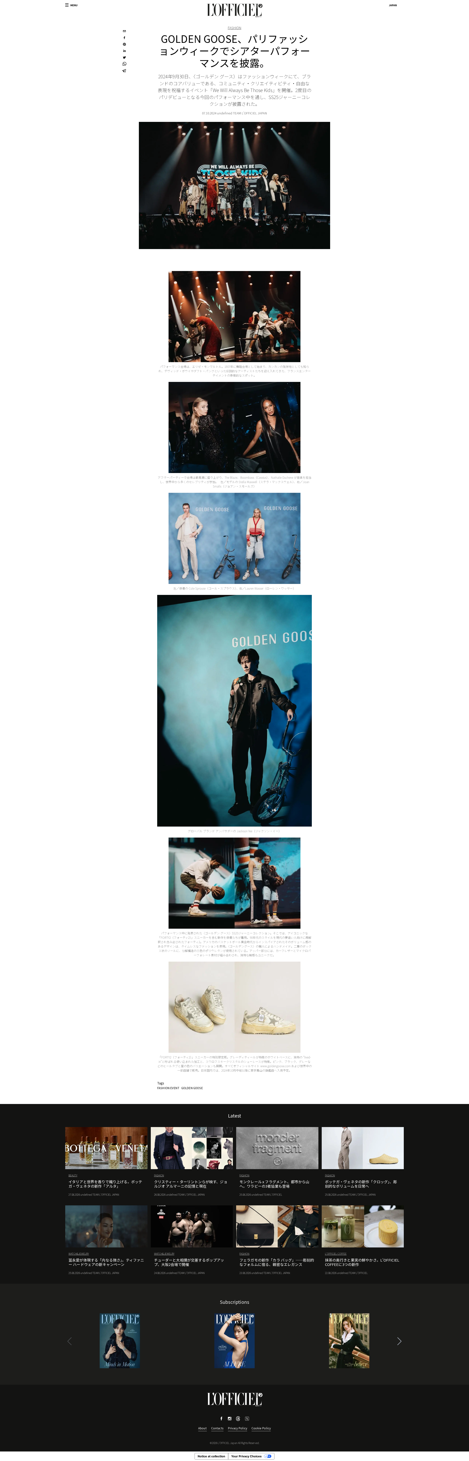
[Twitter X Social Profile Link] (247, 1419)
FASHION (234, 27)
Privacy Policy (237, 1428)
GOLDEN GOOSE (192, 1088)
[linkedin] (124, 51)
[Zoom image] (234, 316)
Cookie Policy (261, 1428)
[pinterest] (124, 44)
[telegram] (124, 71)
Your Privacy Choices (246, 1456)
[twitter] (124, 58)
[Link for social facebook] (221, 1419)
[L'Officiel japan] (234, 10)
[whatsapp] (124, 64)
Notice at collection (211, 1456)
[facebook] (124, 38)
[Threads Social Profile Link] (238, 1419)
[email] (124, 31)
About (202, 1428)
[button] (399, 1341)
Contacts (217, 1428)
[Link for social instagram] (229, 1419)
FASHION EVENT (168, 1088)
